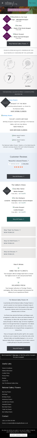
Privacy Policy (5, 376)
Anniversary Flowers (7, 399)
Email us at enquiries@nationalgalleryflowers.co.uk (15, 423)
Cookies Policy (6, 373)
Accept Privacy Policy (18, 435)
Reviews (4, 378)
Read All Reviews (18, 176)
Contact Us (5, 381)
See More (27, 86)
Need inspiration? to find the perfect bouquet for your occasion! (18, 356)
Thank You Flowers (7, 409)
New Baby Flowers (6, 407)
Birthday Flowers (6, 397)
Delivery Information (7, 371)
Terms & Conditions (7, 368)
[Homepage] (7, 4)
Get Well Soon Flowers (8, 402)
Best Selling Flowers (7, 412)
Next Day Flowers (6, 392)
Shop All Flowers (18, 219)
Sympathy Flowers (6, 404)
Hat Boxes (4, 394)
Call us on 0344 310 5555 (8, 420)
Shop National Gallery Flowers (18, 44)
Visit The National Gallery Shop (10, 383)
